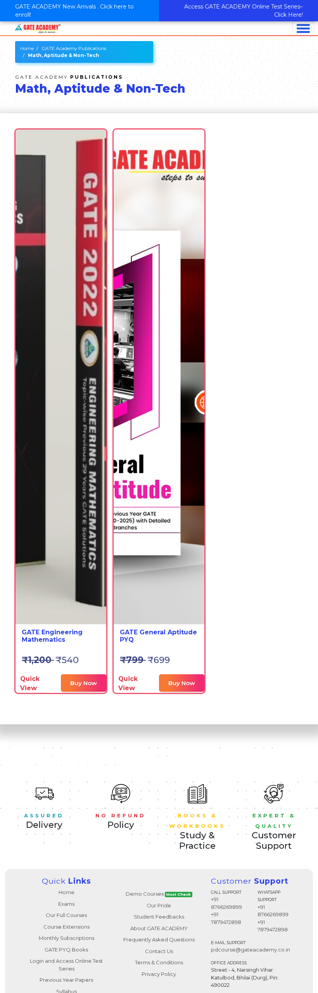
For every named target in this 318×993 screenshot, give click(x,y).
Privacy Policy (159, 974)
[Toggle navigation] (303, 28)
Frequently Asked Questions (159, 939)
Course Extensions (66, 927)
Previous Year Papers (66, 980)
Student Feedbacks (159, 917)
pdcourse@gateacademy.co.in (250, 949)
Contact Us (159, 951)
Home (27, 48)
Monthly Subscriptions (66, 938)
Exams (66, 904)
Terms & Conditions (159, 962)
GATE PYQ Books (66, 949)
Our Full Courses (66, 915)
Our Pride (159, 905)
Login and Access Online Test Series (66, 965)
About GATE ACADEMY (159, 928)
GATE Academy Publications (73, 48)
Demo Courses (158, 894)
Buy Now (83, 683)
